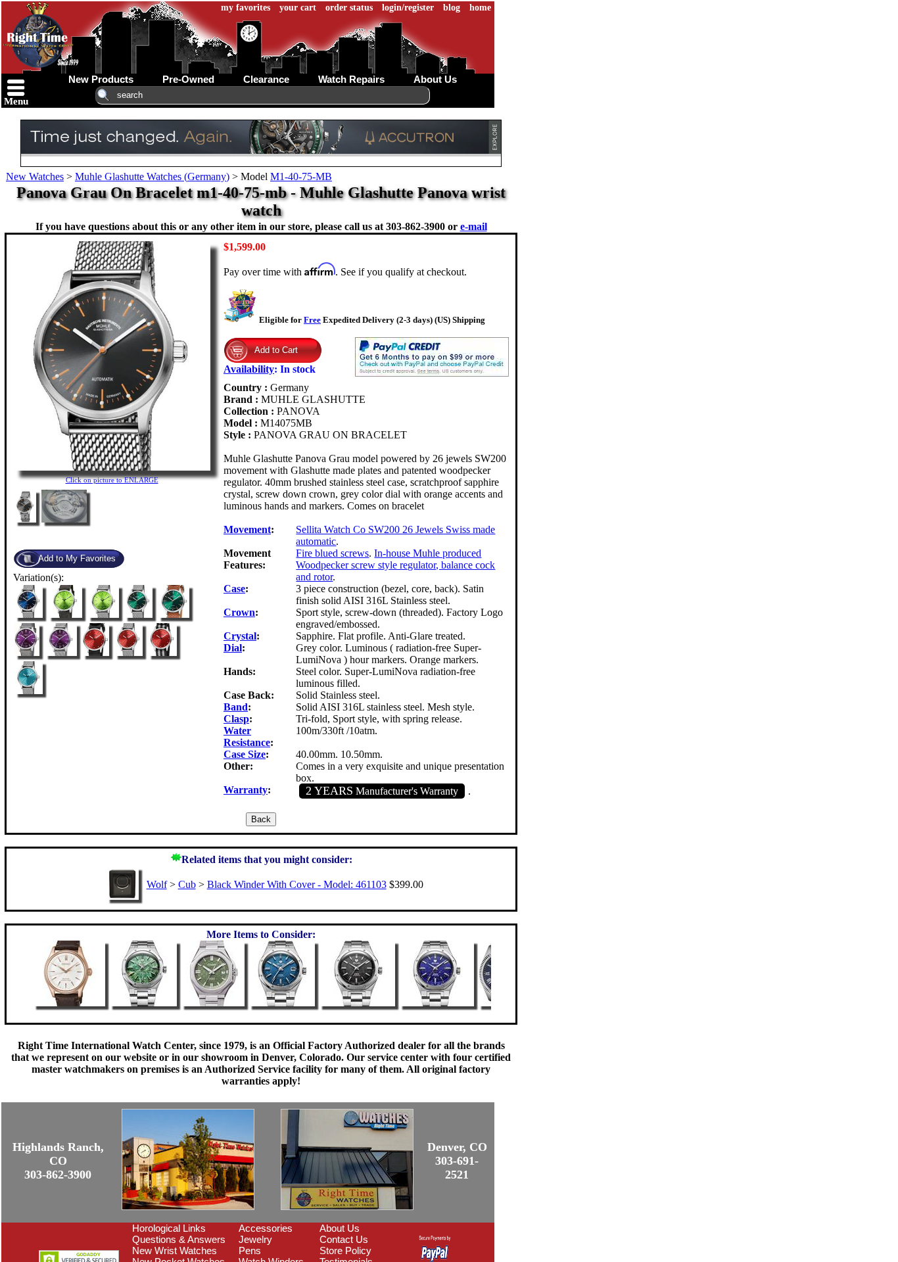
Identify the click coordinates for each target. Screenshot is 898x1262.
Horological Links (169, 1228)
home (480, 7)
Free (312, 320)
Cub (187, 884)
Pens (250, 1250)
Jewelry (255, 1239)
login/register (408, 7)
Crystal (240, 636)
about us (435, 79)
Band (236, 707)
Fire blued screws (332, 553)
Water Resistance (247, 736)
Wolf (157, 884)
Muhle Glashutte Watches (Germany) (152, 176)
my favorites (245, 7)
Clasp (236, 718)
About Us (339, 1228)
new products (100, 79)
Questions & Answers (178, 1239)
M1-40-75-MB (301, 176)
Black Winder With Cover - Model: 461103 (297, 884)
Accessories (266, 1228)
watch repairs (351, 79)
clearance (266, 79)
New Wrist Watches (174, 1250)
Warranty (246, 789)
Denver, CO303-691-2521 (457, 1160)
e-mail (473, 226)
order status (349, 7)
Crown (239, 612)
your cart (297, 7)
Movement (247, 529)
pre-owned (188, 79)
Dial (233, 647)
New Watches (35, 176)
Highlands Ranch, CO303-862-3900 (58, 1160)
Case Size (245, 754)
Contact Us (343, 1239)
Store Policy (345, 1250)
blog (451, 7)
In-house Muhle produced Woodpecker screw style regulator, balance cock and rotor (395, 565)
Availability (249, 369)
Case (234, 588)
